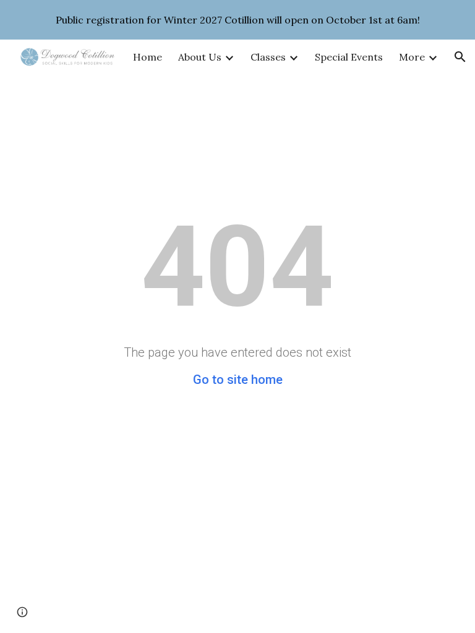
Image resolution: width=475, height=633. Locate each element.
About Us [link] (199, 57)
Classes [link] (268, 57)
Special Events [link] (349, 57)
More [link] (412, 57)
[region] (237, 20)
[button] (460, 57)
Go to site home (238, 379)
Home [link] (147, 57)
